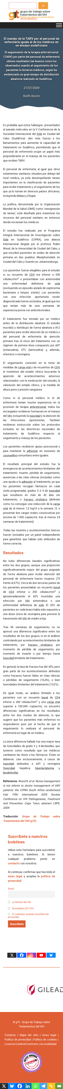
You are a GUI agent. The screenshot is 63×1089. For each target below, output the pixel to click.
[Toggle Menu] (59, 25)
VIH (9, 415)
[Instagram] (31, 955)
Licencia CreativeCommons (21, 1044)
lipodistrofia (10, 772)
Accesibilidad (48, 1044)
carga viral (24, 367)
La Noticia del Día (21, 902)
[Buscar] (43, 5)
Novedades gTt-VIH (22, 908)
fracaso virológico (35, 499)
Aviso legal (49, 1035)
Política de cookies (45, 1039)
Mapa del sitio (29, 1035)
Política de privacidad (18, 1039)
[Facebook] (21, 955)
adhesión (32, 451)
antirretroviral (38, 407)
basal (57, 587)
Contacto (10, 1035)
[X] (12, 955)
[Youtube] (41, 955)
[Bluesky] (51, 955)
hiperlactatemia (44, 768)
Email (11, 888)
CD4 (31, 274)
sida (57, 283)
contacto (14, 863)
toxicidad (35, 415)
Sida (39, 134)
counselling (10, 455)
